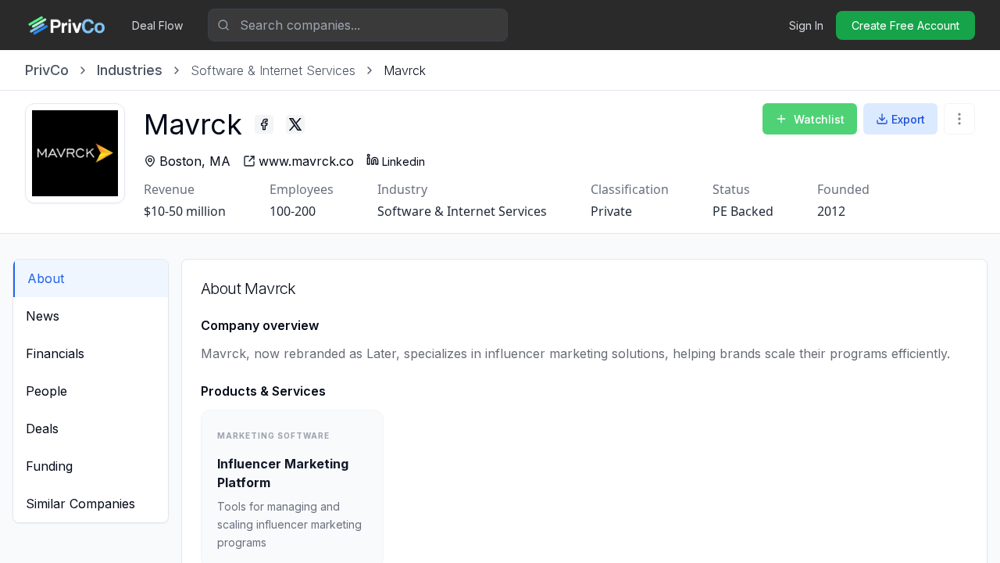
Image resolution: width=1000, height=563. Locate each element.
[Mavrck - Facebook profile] (264, 124)
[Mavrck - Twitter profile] (295, 124)
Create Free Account (905, 25)
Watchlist (819, 119)
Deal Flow (157, 25)
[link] (405, 70)
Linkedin (403, 161)
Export (908, 119)
